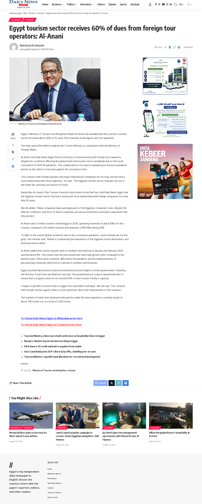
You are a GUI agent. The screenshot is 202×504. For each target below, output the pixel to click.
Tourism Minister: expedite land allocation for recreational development (62, 356)
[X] (159, 4)
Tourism (29, 20)
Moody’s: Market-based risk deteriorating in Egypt (51, 341)
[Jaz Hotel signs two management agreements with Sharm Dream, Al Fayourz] (124, 416)
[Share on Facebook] (165, 47)
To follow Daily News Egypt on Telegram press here (51, 324)
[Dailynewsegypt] (23, 3)
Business (15, 428)
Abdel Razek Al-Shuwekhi (32, 45)
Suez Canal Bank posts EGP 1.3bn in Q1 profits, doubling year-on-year (60, 351)
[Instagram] (167, 4)
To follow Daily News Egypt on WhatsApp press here (51, 318)
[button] (150, 4)
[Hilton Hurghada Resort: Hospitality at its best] (171, 416)
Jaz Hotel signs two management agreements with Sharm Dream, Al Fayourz (120, 436)
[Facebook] (156, 4)
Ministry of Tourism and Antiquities (50, 370)
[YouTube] (163, 4)
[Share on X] (170, 47)
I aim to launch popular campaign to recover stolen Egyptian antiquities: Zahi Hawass (77, 436)
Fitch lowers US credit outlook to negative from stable (52, 346)
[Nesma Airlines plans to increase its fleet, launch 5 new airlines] (31, 416)
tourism (71, 370)
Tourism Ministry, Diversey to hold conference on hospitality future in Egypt (64, 335)
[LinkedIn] (171, 4)
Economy (16, 20)
